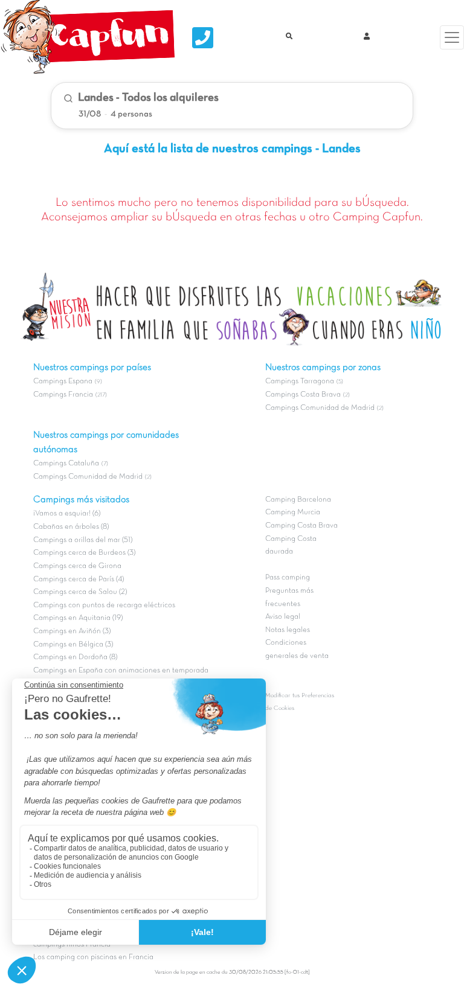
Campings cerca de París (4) (78, 579)
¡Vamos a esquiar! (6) (66, 513)
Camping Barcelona (298, 499)
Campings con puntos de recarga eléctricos (104, 605)
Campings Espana (62, 381)
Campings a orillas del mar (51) (82, 540)
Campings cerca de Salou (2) (80, 592)
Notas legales (287, 630)
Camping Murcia (292, 512)
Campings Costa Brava (303, 394)
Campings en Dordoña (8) (75, 657)
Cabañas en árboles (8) (71, 527)
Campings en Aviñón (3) (72, 631)
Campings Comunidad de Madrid (88, 477)
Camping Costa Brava (301, 525)
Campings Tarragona (299, 381)
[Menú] (452, 37)
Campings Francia (63, 394)
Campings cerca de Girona (77, 566)
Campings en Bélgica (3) (73, 644)
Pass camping (287, 577)
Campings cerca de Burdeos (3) (84, 553)
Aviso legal (282, 617)
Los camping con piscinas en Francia (93, 957)
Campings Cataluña (66, 463)
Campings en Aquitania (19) (78, 618)
